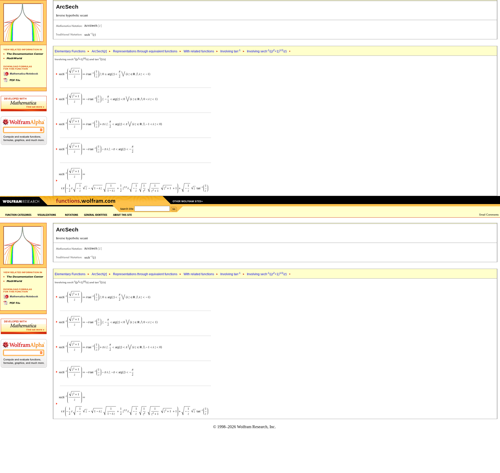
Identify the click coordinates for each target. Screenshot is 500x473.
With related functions (199, 51)
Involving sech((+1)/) (267, 51)
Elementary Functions (70, 51)
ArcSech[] (99, 51)
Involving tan (230, 51)
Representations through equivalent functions (145, 51)
